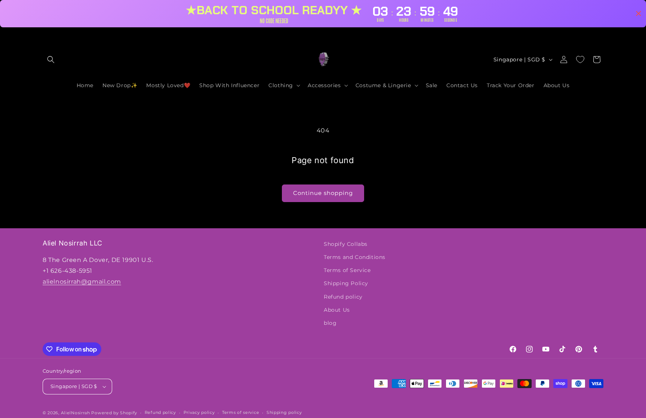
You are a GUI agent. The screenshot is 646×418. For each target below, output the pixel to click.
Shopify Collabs (345, 244)
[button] (51, 59)
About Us (337, 309)
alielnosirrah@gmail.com (82, 281)
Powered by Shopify (114, 412)
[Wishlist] (580, 59)
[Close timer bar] (639, 13)
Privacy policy (199, 412)
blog (330, 323)
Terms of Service (347, 270)
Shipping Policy (346, 283)
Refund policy (343, 296)
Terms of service (240, 412)
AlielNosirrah (75, 412)
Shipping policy (284, 412)
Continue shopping (323, 192)
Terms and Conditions (354, 257)
